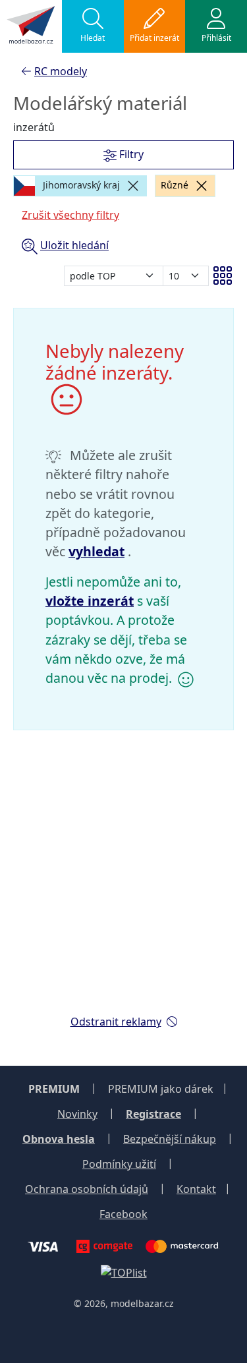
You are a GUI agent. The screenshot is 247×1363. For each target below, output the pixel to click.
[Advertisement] (123, 880)
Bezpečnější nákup (169, 1139)
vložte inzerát (89, 601)
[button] (93, 26)
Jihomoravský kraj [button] (80, 185)
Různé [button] (174, 185)
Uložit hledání (74, 245)
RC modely (60, 71)
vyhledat (96, 551)
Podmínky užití (119, 1164)
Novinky (77, 1114)
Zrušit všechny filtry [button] (70, 215)
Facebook (123, 1214)
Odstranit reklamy (115, 1021)
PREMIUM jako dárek (160, 1089)
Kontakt (196, 1189)
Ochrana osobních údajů (86, 1189)
